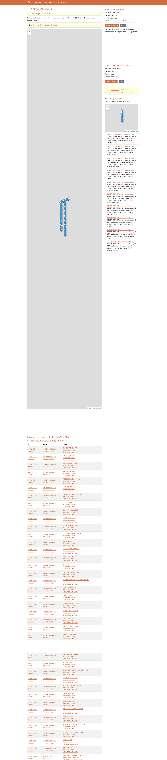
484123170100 (32, 450)
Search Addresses (112, 25)
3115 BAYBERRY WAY (49, 504)
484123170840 (32, 688)
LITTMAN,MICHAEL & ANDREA (72, 497)
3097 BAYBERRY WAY (49, 489)
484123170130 (32, 473)
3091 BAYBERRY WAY (49, 481)
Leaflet (90, 408)
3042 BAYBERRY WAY (49, 742)
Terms (57, 2)
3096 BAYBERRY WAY (49, 695)
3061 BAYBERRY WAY (49, 450)
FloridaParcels (36, 2)
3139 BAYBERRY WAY (49, 520)
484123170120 (32, 466)
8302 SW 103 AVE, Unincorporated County (120, 218)
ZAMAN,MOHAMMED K (70, 512)
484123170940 (32, 742)
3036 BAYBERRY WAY (49, 750)
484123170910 (32, 719)
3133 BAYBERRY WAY (49, 512)
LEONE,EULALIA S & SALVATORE (73, 734)
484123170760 (32, 636)
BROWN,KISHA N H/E (70, 636)
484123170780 (32, 657)
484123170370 (32, 605)
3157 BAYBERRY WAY (49, 543)
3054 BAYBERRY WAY (49, 726)
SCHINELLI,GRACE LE (70, 703)
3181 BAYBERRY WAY (49, 566)
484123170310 (32, 574)
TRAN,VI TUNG (70, 504)
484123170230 (32, 520)
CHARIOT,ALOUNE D (70, 520)
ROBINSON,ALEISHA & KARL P (72, 481)
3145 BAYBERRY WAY (49, 528)
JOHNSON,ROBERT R (70, 664)
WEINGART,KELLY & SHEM (71, 628)
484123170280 (32, 559)
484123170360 (32, 597)
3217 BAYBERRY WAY (49, 597)
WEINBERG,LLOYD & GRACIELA (73, 711)
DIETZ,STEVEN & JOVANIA (71, 551)
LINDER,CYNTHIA (70, 621)
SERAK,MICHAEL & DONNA (71, 528)
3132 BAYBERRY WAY (49, 664)
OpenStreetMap (97, 408)
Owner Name (109, 74)
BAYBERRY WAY (48, 757)
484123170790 (32, 664)
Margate (38, 14)
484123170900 (32, 711)
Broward (31, 14)
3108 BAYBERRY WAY (49, 680)
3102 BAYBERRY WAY (49, 688)
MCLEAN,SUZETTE (70, 458)
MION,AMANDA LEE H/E (71, 657)
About (46, 2)
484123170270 (32, 551)
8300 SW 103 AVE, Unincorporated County (120, 206)
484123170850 (32, 695)
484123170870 (32, 703)
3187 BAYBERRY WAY (49, 574)
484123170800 (32, 672)
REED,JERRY (70, 566)
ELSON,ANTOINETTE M (70, 613)
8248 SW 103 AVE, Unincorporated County (120, 182)
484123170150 (32, 481)
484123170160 (32, 489)
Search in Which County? (113, 13)
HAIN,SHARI (70, 597)
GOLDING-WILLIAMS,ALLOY (72, 535)
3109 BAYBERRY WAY (49, 497)
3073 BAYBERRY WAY (49, 466)
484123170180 (32, 497)
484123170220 (32, 512)
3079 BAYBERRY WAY (49, 473)
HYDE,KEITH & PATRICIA (70, 466)
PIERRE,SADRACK (70, 695)
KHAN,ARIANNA (70, 719)
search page (115, 90)
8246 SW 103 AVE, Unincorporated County (120, 170)
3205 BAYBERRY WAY (49, 590)
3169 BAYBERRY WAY (49, 559)
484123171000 (32, 757)
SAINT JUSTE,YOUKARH (70, 450)
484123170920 (32, 726)
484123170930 (32, 734)
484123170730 (32, 621)
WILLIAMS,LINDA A (70, 750)
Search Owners (111, 81)
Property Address (111, 18)
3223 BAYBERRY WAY (49, 605)
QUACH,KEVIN (70, 543)
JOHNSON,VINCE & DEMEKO (72, 688)
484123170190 (32, 504)
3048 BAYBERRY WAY (49, 734)
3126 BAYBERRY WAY (49, 672)
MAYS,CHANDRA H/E (70, 590)
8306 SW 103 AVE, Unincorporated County (120, 242)
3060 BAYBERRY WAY (49, 719)
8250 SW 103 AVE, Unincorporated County (120, 194)
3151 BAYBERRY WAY (49, 535)
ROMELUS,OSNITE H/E (70, 680)
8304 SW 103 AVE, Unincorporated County (120, 230)
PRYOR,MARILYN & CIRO (71, 574)
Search (51, 2)
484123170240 (32, 528)
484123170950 (32, 750)
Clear (123, 25)
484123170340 (32, 590)
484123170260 (32, 543)
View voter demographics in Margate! (45, 25)
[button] (61, 230)
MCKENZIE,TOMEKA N (70, 473)
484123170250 (32, 535)
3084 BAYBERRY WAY (49, 703)
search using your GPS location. (123, 92)
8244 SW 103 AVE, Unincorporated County (120, 158)
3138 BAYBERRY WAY (49, 657)
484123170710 (32, 613)
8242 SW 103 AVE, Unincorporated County (120, 146)
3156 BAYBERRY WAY (49, 628)
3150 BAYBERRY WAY (49, 636)
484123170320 (32, 582)
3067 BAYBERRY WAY (49, 458)
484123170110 (32, 458)
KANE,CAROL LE (70, 559)
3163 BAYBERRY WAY (49, 551)
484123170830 (32, 680)
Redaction (63, 2)
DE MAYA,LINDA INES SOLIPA (72, 489)
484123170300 (32, 566)
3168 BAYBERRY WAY (49, 621)
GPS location (127, 101)
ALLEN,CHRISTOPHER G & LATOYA (74, 726)
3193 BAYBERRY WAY (49, 582)
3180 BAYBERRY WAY (49, 613)
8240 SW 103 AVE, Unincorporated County (120, 134)
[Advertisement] (64, 423)
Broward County (47, 440)
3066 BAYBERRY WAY (49, 711)
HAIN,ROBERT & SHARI (70, 605)
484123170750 (32, 628)
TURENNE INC (71, 742)
